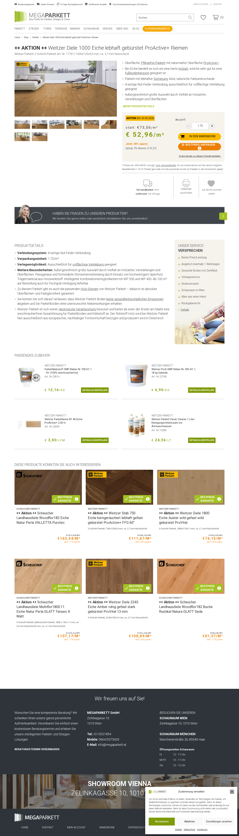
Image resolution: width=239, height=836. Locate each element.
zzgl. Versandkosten (166, 165)
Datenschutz (189, 829)
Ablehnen (189, 821)
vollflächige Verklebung (88, 264)
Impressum (202, 829)
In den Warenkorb (202, 136)
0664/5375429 (109, 739)
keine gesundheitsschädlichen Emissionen (134, 299)
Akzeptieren (162, 821)
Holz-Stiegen (89, 289)
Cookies (178, 829)
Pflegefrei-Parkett (153, 63)
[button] (232, 792)
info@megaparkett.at (112, 744)
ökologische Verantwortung (77, 309)
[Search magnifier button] (190, 17)
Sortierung (161, 79)
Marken (75, 28)
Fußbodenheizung (137, 73)
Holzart (183, 68)
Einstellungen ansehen (219, 821)
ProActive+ (211, 63)
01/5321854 (102, 734)
